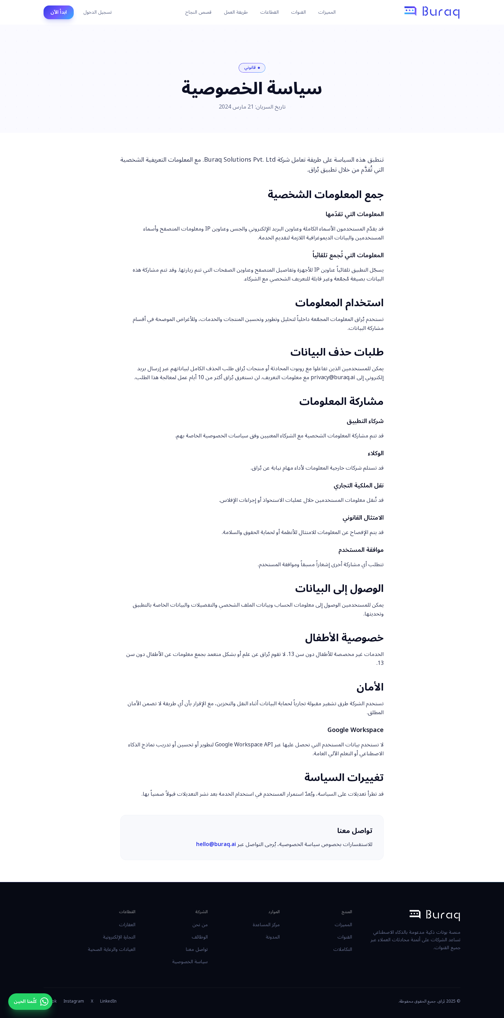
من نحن (200, 925)
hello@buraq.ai (216, 844)
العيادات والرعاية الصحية (111, 949)
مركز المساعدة (266, 925)
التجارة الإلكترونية (119, 937)
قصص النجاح (198, 12)
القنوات (298, 12)
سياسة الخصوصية (190, 962)
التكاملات (342, 949)
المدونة (273, 937)
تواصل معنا (197, 949)
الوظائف (200, 937)
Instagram (73, 1001)
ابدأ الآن (58, 12)
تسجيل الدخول (97, 12)
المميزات (327, 12)
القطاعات (269, 12)
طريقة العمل (236, 12)
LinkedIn (108, 1001)
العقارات (127, 925)
